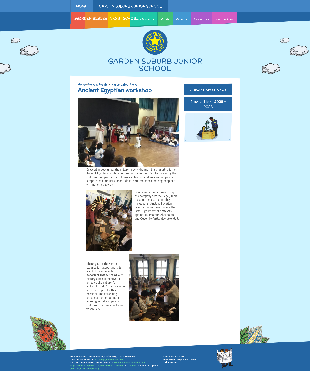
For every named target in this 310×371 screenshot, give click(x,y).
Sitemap (132, 365)
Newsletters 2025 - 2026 (208, 104)
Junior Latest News (123, 84)
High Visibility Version (82, 365)
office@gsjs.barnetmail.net (109, 359)
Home (82, 84)
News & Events (98, 84)
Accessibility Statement (111, 365)
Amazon (74, 368)
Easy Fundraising (89, 368)
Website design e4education (129, 362)
